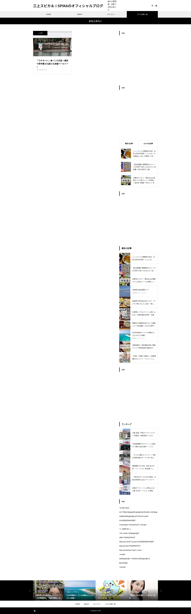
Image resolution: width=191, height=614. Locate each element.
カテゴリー (111, 14)
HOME (48, 14)
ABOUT (79, 14)
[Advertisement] (138, 61)
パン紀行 (40, 33)
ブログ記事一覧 (142, 14)
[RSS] (156, 6)
